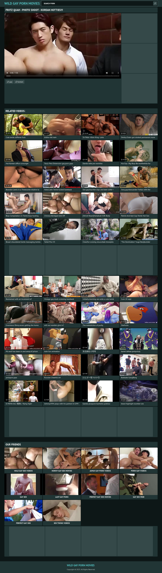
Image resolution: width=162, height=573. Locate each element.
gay (10, 82)
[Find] (155, 3)
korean (20, 82)
